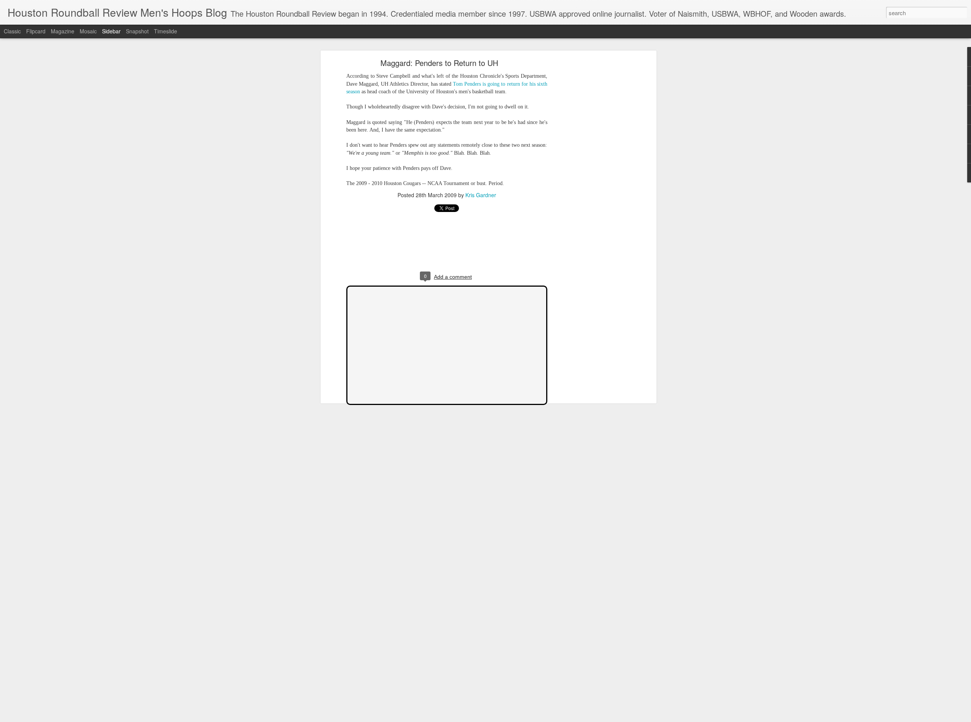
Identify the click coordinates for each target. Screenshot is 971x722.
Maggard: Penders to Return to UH (439, 62)
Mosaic (88, 31)
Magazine (62, 31)
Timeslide (165, 31)
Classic (12, 31)
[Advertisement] (589, 180)
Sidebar (111, 31)
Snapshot (137, 31)
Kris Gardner (480, 195)
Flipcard (36, 31)
